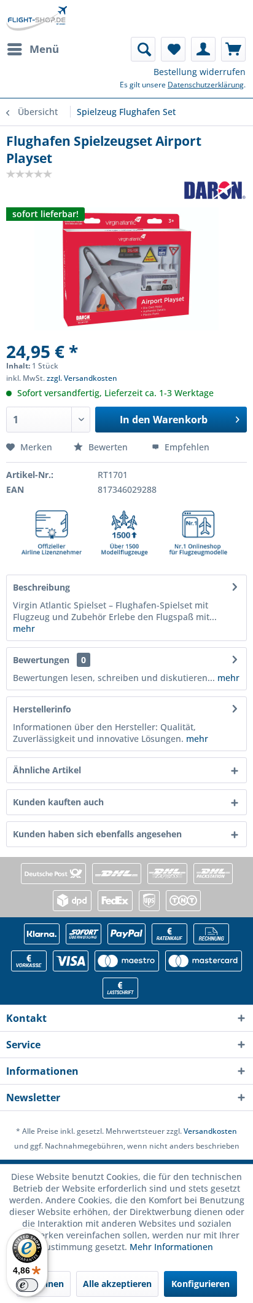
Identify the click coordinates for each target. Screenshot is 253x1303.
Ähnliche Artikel (47, 770)
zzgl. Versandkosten (82, 378)
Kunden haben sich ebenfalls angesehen (97, 834)
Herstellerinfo (42, 709)
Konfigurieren (200, 1283)
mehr (24, 628)
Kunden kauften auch (58, 802)
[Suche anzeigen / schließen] (143, 49)
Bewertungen (41, 660)
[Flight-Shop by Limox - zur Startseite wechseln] (36, 18)
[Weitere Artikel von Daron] (215, 190)
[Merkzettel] (173, 49)
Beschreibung (41, 587)
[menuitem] (32, 49)
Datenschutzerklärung (206, 84)
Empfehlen (185, 447)
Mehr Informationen (171, 1247)
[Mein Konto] (203, 49)
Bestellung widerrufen (200, 72)
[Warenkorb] (233, 49)
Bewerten (108, 447)
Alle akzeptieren (117, 1283)
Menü (44, 49)
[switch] (27, 1285)
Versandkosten (210, 1131)
